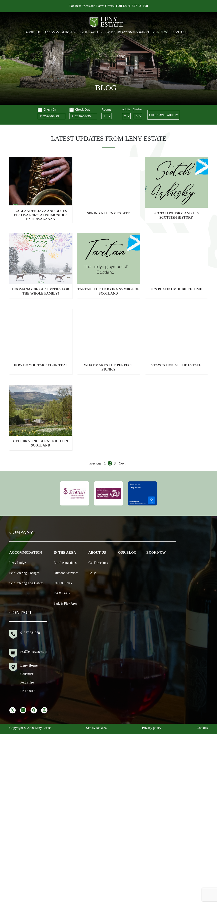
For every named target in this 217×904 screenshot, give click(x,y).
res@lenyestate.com (33, 651)
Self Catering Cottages (24, 573)
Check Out (82, 109)
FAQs (92, 573)
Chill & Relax (63, 583)
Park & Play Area (65, 603)
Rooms (106, 109)
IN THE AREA (89, 32)
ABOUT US (33, 32)
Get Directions (98, 562)
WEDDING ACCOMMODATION (128, 32)
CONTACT (179, 32)
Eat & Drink (62, 593)
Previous (95, 463)
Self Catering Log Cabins (26, 583)
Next (122, 463)
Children (138, 109)
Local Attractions (65, 562)
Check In (49, 109)
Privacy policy (151, 728)
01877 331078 (138, 6)
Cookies (202, 728)
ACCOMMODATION (58, 32)
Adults (126, 109)
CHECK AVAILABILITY (163, 115)
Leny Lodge (17, 562)
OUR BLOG (160, 32)
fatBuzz (101, 728)
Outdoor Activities (66, 573)
